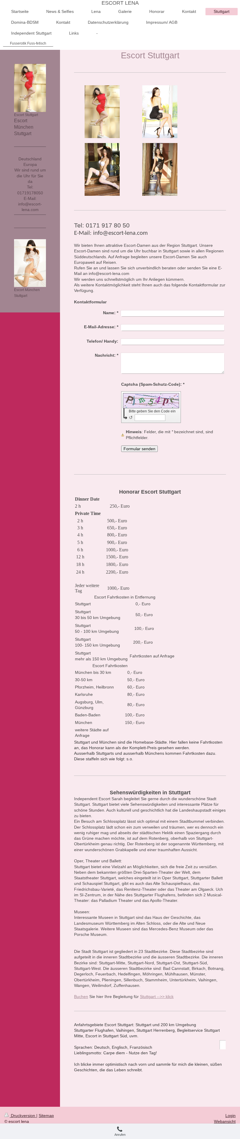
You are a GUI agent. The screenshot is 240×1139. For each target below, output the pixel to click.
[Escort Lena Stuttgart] (159, 111)
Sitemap (46, 1115)
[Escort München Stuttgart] (30, 263)
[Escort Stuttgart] (102, 111)
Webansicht (225, 1121)
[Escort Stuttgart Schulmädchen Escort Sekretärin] (102, 169)
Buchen (81, 996)
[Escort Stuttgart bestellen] (159, 169)
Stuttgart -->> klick (157, 996)
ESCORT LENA (120, 3)
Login (230, 1115)
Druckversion (23, 1115)
